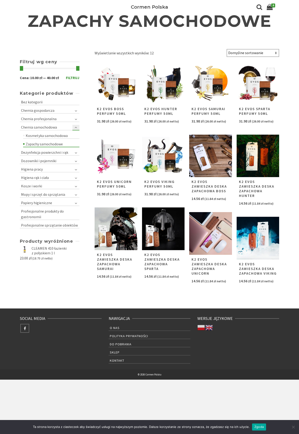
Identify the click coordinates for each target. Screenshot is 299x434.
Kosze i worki (31, 186)
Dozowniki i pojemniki (38, 160)
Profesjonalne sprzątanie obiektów (49, 225)
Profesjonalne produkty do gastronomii (42, 214)
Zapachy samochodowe (44, 144)
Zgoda (259, 427)
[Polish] (201, 327)
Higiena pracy (32, 169)
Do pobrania (121, 344)
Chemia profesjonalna (39, 118)
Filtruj (72, 77)
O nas (115, 328)
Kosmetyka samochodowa (47, 135)
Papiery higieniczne (36, 202)
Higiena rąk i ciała (35, 177)
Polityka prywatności (129, 336)
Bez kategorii (32, 102)
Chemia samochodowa (39, 127)
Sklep (115, 352)
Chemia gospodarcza (37, 110)
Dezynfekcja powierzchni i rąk (44, 152)
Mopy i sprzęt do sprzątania (43, 194)
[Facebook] (24, 328)
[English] (209, 327)
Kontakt (117, 360)
